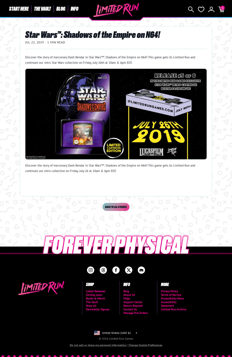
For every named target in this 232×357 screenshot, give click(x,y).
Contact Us (130, 309)
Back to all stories (116, 207)
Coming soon (94, 295)
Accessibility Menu (172, 298)
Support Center (132, 302)
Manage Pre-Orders (135, 313)
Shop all (91, 305)
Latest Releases (95, 291)
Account (211, 9)
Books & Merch (95, 298)
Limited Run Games (116, 10)
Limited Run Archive (173, 309)
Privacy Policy (169, 291)
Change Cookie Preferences (145, 345)
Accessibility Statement (168, 303)
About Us (129, 295)
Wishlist (201, 9)
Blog (60, 8)
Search (191, 9)
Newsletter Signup (97, 309)
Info (74, 8)
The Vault (42, 8)
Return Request (133, 305)
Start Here (19, 8)
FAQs (126, 298)
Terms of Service (171, 295)
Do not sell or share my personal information (98, 345)
